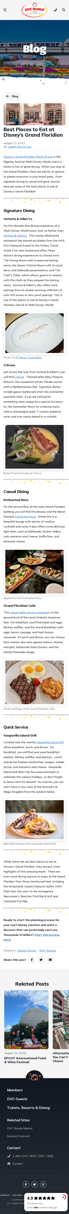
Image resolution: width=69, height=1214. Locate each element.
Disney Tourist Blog (30, 357)
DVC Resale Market (20, 1128)
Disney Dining (26, 950)
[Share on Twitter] (41, 960)
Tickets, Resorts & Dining (28, 1107)
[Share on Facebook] (32, 960)
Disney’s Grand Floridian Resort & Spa (28, 156)
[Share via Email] (50, 960)
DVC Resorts (47, 950)
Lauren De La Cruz (19, 146)
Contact (18, 1163)
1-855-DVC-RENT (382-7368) (33, 1156)
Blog (16, 97)
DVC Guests (17, 1099)
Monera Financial (18, 1136)
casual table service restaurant (30, 612)
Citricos (19, 377)
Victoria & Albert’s (15, 235)
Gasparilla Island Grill (50, 742)
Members (15, 1090)
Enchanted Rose (25, 516)
